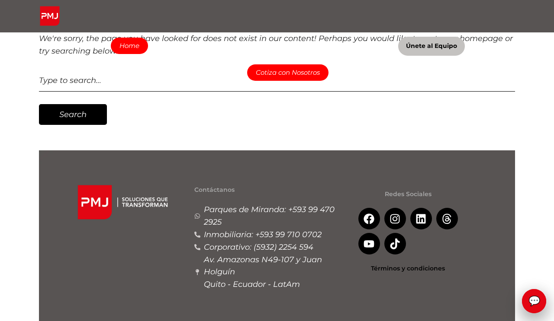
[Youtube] (369, 243)
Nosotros (281, 45)
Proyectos (231, 45)
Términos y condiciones (408, 268)
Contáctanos (364, 45)
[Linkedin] (421, 218)
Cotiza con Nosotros (288, 72)
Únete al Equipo (431, 46)
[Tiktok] (395, 243)
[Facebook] (369, 218)
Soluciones (178, 45)
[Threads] (447, 218)
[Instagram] (395, 218)
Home (129, 45)
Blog (322, 45)
